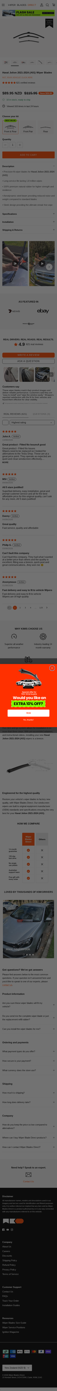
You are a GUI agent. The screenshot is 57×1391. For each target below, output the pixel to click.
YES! (28, 713)
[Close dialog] (52, 668)
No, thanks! (28, 720)
